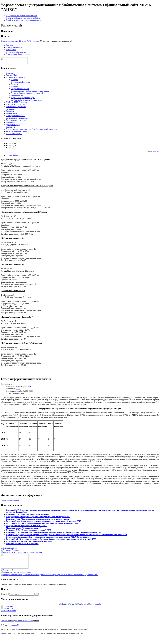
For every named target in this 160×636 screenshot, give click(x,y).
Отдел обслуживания (20, 89)
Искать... (4, 594)
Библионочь (11, 122)
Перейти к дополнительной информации (23, 20)
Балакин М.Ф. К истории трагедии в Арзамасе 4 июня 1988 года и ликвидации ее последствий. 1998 (51, 539)
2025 (9, 145)
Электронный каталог (15, 47)
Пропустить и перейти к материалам (21, 16)
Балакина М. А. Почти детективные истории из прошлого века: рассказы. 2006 (42, 523)
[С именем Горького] (10, 550)
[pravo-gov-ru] (7, 606)
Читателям (10, 109)
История (14, 80)
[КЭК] (49, 575)
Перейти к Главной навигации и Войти (23, 18)
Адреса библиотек (14, 155)
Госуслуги (10, 127)
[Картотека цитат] (9, 548)
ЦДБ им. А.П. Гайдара (15, 104)
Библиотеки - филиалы (16, 107)
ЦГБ (29, 386)
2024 (9, 148)
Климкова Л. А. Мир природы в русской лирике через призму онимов (37, 519)
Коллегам (10, 111)
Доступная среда (13, 125)
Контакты (10, 45)
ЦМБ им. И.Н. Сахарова (16, 102)
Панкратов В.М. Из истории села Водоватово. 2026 (29, 541)
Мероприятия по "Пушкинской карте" (23, 528)
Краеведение (11, 113)
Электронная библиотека (17, 118)
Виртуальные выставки (16, 120)
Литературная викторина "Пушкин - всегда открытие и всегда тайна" (38, 517)
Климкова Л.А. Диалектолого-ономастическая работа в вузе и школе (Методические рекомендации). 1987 (54, 532)
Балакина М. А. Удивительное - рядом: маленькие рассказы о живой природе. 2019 (43, 521)
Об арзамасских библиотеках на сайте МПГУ (26, 526)
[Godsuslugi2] (7, 570)
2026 (9, 143)
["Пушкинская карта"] (14, 568)
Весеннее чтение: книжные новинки (22, 544)
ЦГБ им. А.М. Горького (29, 41)
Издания (14, 86)
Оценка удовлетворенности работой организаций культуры (31, 129)
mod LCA (156, 151)
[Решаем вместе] (8, 611)
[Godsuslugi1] (7, 608)
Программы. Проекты (20, 82)
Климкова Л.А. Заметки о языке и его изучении (27, 514)
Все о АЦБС (11, 75)
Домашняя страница (9, 41)
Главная (9, 73)
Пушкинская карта (14, 134)
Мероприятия (17, 95)
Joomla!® (15, 625)
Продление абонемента (16, 52)
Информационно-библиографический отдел (30, 91)
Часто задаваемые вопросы (17, 131)
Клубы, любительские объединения (26, 100)
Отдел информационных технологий (27, 93)
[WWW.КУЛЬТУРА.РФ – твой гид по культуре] (21, 552)
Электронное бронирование (18, 54)
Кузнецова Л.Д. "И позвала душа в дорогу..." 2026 (28, 530)
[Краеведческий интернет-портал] (16, 572)
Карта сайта (11, 50)
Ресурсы (14, 84)
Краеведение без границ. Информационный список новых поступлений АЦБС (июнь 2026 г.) (47, 537)
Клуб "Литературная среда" (23, 98)
